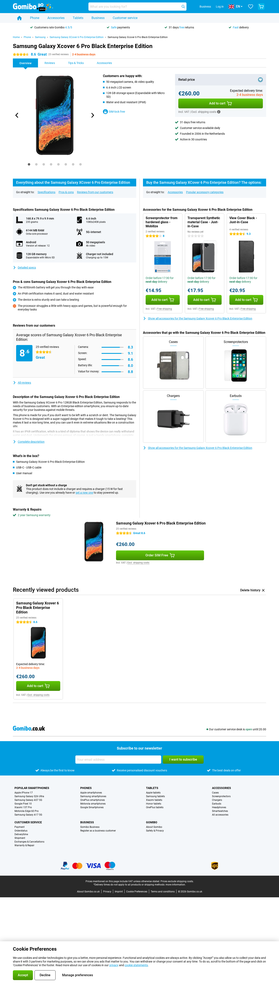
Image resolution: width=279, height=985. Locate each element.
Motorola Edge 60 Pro (27, 811)
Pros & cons (66, 192)
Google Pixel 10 (23, 803)
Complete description (31, 441)
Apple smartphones (91, 792)
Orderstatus (21, 830)
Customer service (125, 18)
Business (98, 18)
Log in (220, 6)
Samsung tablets (155, 796)
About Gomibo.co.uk (88, 891)
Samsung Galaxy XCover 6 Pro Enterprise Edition (77, 37)
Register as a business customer (98, 830)
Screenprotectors (221, 796)
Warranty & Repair (24, 845)
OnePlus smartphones (92, 800)
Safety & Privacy (155, 830)
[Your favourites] (251, 6)
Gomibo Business (89, 827)
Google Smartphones (92, 807)
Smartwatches (220, 811)
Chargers (217, 800)
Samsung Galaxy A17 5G (28, 814)
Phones (86, 788)
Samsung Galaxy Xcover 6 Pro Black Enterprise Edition (138, 37)
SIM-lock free (117, 111)
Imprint (119, 891)
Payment (20, 827)
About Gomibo (154, 827)
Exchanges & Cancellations (29, 841)
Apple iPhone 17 (24, 792)
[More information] (218, 111)
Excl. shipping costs (138, 562)
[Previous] (17, 115)
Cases (215, 792)
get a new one (84, 492)
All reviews (24, 382)
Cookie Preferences (136, 891)
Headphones (219, 807)
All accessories (220, 814)
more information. (176, 884)
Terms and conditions (163, 891)
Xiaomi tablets (154, 800)
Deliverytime (21, 834)
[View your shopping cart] (261, 6)
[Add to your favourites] (260, 79)
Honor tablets (153, 803)
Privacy (107, 891)
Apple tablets (153, 792)
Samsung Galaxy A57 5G (28, 800)
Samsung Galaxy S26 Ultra (29, 796)
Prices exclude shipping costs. (177, 881)
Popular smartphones (32, 788)
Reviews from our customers (95, 192)
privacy (113, 965)
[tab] (29, 164)
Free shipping (164, 308)
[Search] (183, 6)
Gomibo (151, 822)
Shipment (20, 838)
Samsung (40, 37)
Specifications (46, 192)
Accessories (56, 18)
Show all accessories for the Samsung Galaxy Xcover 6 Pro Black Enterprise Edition (200, 318)
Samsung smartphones (93, 796)
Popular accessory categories (204, 192)
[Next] (92, 115)
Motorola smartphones (93, 803)
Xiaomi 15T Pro (23, 807)
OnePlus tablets (154, 807)
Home (16, 37)
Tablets (78, 18)
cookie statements (136, 965)
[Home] (19, 18)
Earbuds (216, 803)
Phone (34, 18)
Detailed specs (27, 267)
